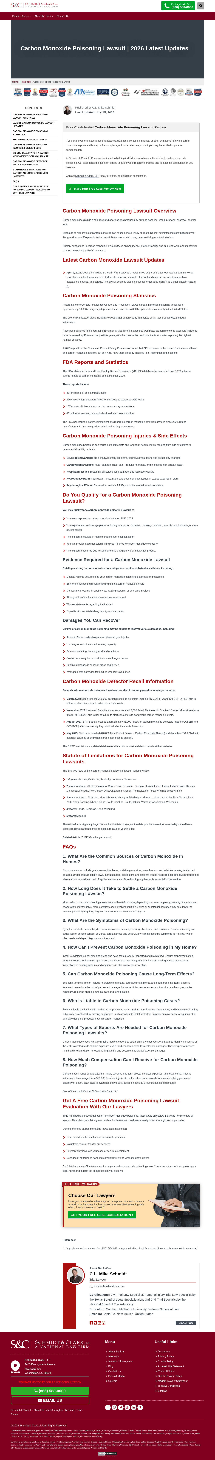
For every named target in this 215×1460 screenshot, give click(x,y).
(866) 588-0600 (52, 1391)
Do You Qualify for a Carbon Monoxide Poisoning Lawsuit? (31, 155)
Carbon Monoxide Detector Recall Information (30, 163)
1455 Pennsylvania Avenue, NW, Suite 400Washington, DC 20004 (40, 1368)
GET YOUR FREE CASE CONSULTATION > (102, 1215)
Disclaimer (164, 1351)
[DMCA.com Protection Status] (107, 1454)
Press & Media (116, 1376)
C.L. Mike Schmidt (103, 107)
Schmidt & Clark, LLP (87, 176)
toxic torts (80, 1091)
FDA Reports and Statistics (30, 139)
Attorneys (113, 1356)
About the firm (116, 1351)
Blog (110, 1366)
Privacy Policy (166, 1356)
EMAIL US (52, 1400)
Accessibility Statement (171, 1366)
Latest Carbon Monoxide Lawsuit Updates (34, 124)
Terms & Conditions (169, 1386)
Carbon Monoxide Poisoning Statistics (30, 133)
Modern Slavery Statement (172, 1381)
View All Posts (186, 1322)
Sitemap (162, 1391)
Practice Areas (20, 16)
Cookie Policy (165, 1361)
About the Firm (42, 16)
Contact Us (63, 16)
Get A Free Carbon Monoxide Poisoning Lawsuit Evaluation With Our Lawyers (31, 189)
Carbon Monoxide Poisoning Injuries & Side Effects (30, 146)
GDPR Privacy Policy (170, 1376)
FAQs (16, 181)
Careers (112, 1381)
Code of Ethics (166, 1371)
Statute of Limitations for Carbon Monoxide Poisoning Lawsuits (30, 173)
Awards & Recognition (120, 1361)
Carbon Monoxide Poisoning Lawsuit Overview (30, 116)
